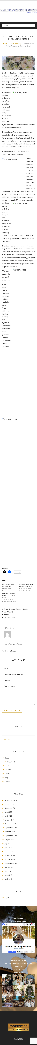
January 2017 (9, 851)
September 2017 (11, 836)
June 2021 (8, 812)
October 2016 (10, 859)
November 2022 (10, 808)
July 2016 (8, 871)
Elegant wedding (22, 609)
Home (5, 43)
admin (6, 615)
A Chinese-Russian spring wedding (8, 585)
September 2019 (11, 828)
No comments (9, 617)
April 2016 (8, 879)
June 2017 (8, 847)
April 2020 (8, 816)
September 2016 (11, 863)
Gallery (7, 774)
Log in (7, 898)
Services (8, 770)
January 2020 (9, 820)
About (7, 766)
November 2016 (10, 855)
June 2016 (8, 875)
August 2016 (9, 867)
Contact (7, 781)
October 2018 (10, 832)
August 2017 (9, 840)
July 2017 (8, 843)
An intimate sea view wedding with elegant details (8, 595)
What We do (11, 762)
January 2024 (9, 804)
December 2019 (10, 824)
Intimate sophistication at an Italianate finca (26, 585)
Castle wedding (15, 43)
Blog (6, 778)
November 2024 (10, 800)
